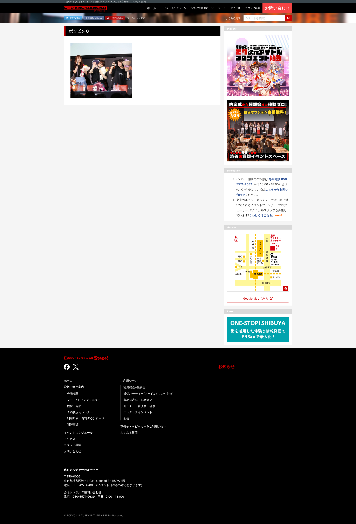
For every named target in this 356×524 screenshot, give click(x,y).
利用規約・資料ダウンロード (85, 418)
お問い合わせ (72, 451)
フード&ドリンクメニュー (84, 399)
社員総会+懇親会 (134, 387)
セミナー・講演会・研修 (139, 406)
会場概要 (72, 393)
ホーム (68, 380)
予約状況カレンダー (80, 412)
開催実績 (72, 424)
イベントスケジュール (78, 432)
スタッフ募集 (72, 445)
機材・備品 (74, 406)
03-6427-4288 (83, 485)
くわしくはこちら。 (261, 215)
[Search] (288, 18)
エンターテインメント (137, 412)
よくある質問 (129, 432)
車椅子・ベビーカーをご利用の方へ (143, 426)
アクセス (69, 438)
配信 (126, 418)
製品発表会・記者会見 (137, 399)
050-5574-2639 (84, 496)
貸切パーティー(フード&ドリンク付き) (148, 393)
